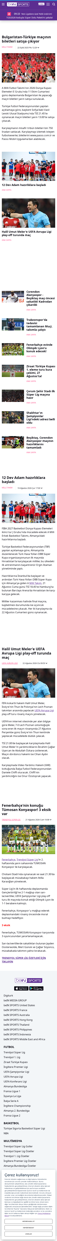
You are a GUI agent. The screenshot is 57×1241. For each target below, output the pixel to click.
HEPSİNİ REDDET (28, 1228)
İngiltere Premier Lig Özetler (20, 1161)
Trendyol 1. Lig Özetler (16, 1156)
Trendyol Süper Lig (11, 819)
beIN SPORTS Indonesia (17, 1034)
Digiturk (8, 995)
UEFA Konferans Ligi (15, 1081)
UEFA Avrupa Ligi (10, 663)
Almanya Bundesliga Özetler (20, 1165)
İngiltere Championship (17, 1105)
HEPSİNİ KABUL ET (28, 1221)
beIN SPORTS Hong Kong (18, 1020)
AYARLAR (28, 1234)
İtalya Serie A (11, 1101)
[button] (18, 4)
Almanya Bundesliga (15, 1086)
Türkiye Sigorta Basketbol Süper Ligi (24, 1128)
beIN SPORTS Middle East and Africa (24, 1039)
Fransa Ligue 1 (12, 1091)
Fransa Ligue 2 (12, 1115)
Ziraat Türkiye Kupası (16, 1062)
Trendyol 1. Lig (12, 1057)
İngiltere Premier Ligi (16, 1067)
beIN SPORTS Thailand (16, 1024)
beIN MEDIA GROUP (15, 1000)
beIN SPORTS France (15, 1010)
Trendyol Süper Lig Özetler (19, 1151)
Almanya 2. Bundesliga (16, 1110)
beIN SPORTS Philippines (18, 1029)
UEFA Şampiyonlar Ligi (16, 1071)
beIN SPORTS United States (19, 1005)
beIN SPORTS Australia (17, 1015)
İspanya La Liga (12, 1096)
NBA (6, 1133)
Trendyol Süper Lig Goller (18, 1146)
